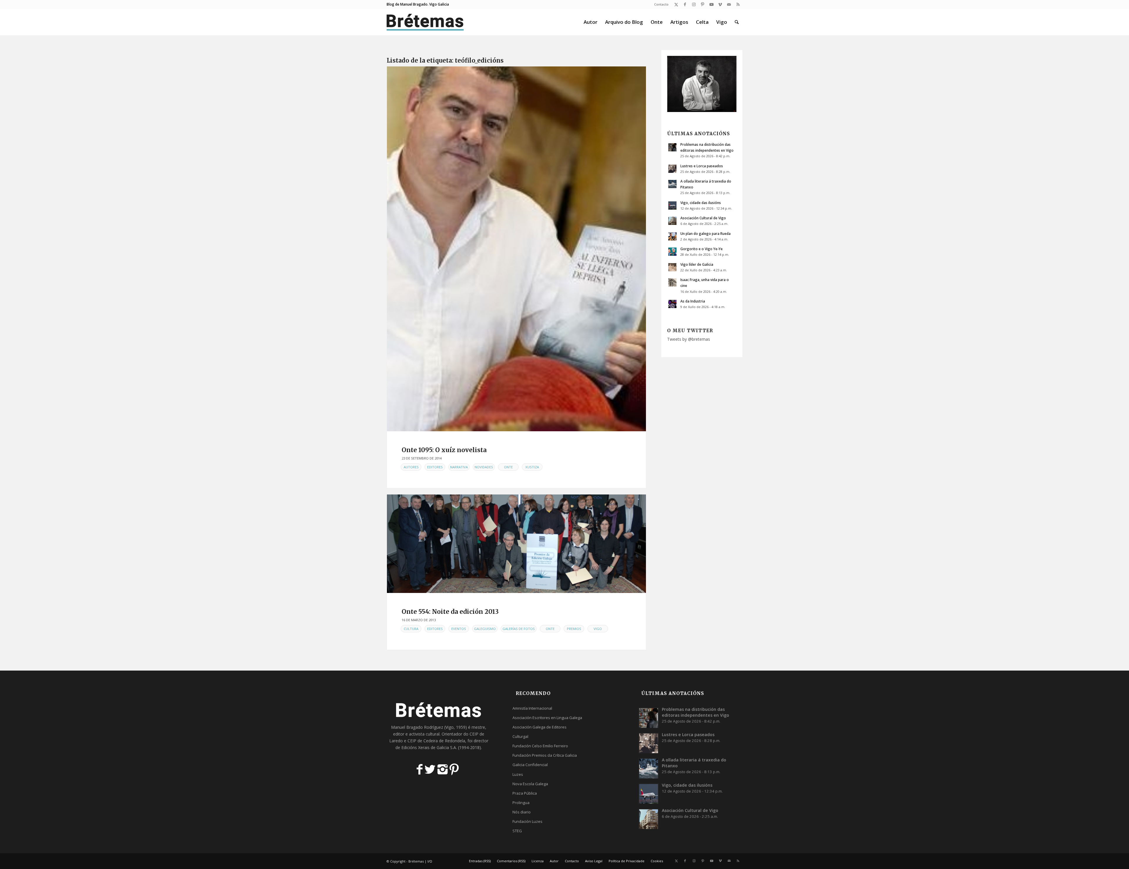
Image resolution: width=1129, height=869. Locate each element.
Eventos (458, 628)
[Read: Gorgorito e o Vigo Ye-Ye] (672, 251)
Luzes (517, 774)
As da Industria (692, 301)
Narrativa (459, 467)
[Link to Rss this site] (738, 4)
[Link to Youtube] (711, 4)
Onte (508, 467)
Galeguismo (485, 628)
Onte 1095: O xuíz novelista (444, 450)
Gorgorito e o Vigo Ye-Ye (701, 248)
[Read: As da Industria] (672, 304)
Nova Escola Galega (530, 783)
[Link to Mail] (729, 4)
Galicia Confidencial (530, 764)
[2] (516, 543)
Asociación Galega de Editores (539, 727)
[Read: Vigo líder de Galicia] (672, 267)
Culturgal (520, 736)
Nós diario (521, 812)
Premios (574, 628)
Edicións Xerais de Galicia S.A (428, 747)
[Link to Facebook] (685, 4)
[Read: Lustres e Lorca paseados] (672, 168)
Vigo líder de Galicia (696, 264)
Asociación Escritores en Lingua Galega (547, 717)
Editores (435, 467)
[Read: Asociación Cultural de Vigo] (672, 220)
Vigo (598, 628)
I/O (429, 861)
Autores (411, 467)
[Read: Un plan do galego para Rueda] (672, 236)
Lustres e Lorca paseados (701, 165)
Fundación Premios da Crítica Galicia (544, 755)
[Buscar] (736, 22)
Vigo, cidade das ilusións (700, 202)
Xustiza (532, 467)
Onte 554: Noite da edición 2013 (450, 612)
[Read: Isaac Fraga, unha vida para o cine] (672, 282)
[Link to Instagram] (693, 4)
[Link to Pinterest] (702, 4)
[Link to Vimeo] (720, 4)
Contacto (661, 4)
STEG (517, 830)
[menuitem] (660, 4)
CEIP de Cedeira (422, 740)
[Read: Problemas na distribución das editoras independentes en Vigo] (672, 147)
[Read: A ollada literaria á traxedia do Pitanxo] (672, 184)
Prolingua (521, 802)
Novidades (484, 467)
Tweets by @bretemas (688, 339)
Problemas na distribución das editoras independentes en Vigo (695, 712)
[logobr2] (425, 22)
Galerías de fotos (518, 628)
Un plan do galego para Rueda (705, 233)
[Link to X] (676, 4)
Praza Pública (524, 793)
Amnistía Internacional (532, 708)
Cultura (411, 628)
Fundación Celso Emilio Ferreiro (540, 745)
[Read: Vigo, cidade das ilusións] (672, 205)
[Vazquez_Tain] (516, 248)
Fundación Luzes (527, 821)
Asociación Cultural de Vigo (703, 217)
